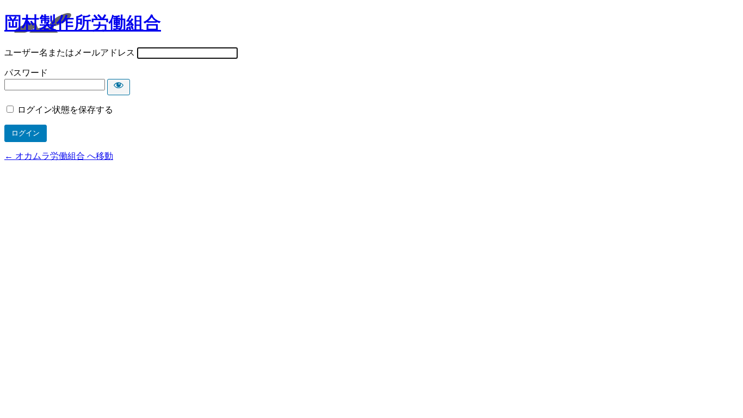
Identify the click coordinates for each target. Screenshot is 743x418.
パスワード (26, 72)
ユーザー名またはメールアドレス (69, 52)
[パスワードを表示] (118, 87)
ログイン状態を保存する (65, 109)
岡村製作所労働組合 (82, 23)
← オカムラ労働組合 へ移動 (58, 156)
